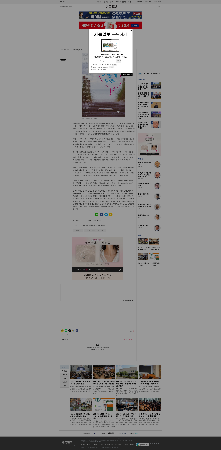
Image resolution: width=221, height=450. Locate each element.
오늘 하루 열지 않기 (126, 74)
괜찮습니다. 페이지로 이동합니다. (100, 69)
